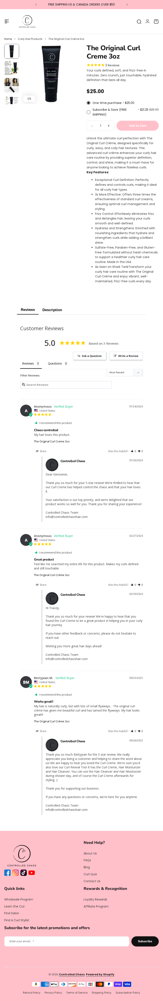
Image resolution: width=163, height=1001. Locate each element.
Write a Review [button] (128, 356)
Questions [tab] (55, 363)
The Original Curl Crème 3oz (52, 575)
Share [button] (42, 451)
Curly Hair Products (30, 39)
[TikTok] (24, 874)
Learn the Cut (14, 906)
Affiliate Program (96, 906)
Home (8, 39)
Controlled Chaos (72, 974)
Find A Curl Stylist (16, 920)
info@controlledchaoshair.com (67, 517)
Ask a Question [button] (92, 356)
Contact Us (92, 881)
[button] (36, 4)
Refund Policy (31, 992)
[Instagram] (16, 874)
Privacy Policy (53, 992)
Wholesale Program (18, 899)
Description (52, 310)
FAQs (87, 860)
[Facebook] (8, 874)
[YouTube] (32, 874)
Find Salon (11, 913)
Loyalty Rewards (95, 899)
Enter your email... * (22, 941)
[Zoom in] (51, 74)
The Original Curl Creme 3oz (52, 441)
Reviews (28, 310)
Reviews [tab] (28, 363)
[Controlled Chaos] (27, 21)
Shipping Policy (101, 992)
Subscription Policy (128, 992)
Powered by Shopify (100, 974)
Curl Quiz (90, 874)
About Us (90, 853)
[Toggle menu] (6, 21)
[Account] (147, 21)
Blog (87, 867)
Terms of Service (76, 992)
